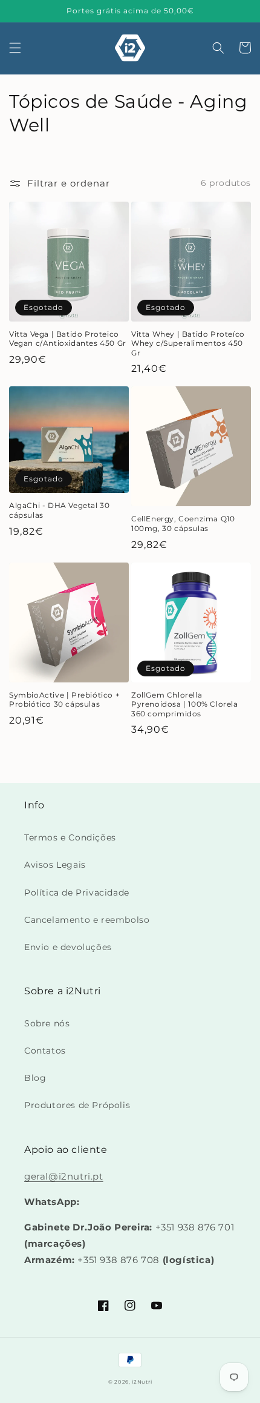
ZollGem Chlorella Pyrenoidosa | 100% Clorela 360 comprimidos (184, 704)
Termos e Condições (70, 837)
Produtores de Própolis (77, 1105)
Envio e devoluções (68, 947)
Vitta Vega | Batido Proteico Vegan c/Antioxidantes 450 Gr (67, 338)
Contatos (45, 1050)
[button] (15, 48)
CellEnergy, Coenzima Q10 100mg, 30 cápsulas (183, 523)
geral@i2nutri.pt (63, 1176)
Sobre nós (47, 1023)
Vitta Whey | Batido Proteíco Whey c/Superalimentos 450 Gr (188, 343)
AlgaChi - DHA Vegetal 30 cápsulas (59, 510)
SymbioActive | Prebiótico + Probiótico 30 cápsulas (64, 699)
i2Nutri (142, 1382)
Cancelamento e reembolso (86, 919)
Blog (35, 1077)
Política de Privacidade (76, 892)
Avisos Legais (55, 864)
